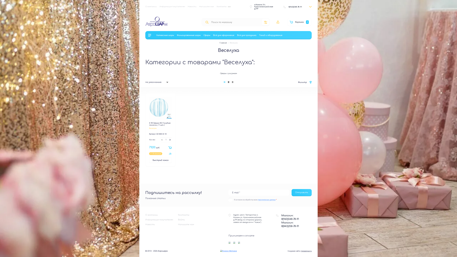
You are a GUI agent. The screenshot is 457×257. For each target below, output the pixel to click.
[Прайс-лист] (233, 82)
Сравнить (170, 153)
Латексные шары (165, 35)
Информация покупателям (172, 7)
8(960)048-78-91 (295, 7)
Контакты (222, 7)
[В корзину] (169, 148)
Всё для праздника (246, 35)
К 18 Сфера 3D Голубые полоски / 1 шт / (160, 124)
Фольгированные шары (189, 35)
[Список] (229, 82)
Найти (207, 22)
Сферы (207, 35)
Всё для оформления (223, 35)
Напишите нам (206, 7)
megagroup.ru (306, 251)
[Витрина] (224, 82)
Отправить (301, 192)
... (229, 7)
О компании (151, 7)
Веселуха (152, 128)
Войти (181, 220)
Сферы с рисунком (228, 73)
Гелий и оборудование (270, 35)
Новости (192, 7)
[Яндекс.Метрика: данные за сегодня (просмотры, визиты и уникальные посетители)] (228, 251)
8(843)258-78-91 (290, 226)
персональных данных (267, 200)
